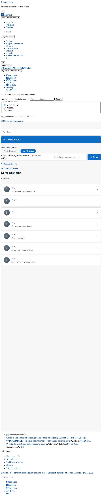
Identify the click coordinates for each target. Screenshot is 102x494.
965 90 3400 (85, 441)
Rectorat (9, 41)
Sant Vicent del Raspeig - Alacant (46, 438)
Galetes (9, 465)
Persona (10, 108)
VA (10, 18)
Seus (8, 58)
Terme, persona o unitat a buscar (14, 99)
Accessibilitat (12, 459)
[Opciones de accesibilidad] (3, 11)
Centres (9, 46)
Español (9, 22)
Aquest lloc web (13, 105)
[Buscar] (3, 62)
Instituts (9, 51)
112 (22, 447)
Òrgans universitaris (14, 43)
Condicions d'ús (13, 456)
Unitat (9, 110)
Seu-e (8, 32)
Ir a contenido (7, 2)
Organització (7, 37)
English (9, 27)
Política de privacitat (14, 462)
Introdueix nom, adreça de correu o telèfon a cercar (21, 157)
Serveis (9, 53)
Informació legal (13, 468)
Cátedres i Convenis (14, 55)
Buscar (59, 99)
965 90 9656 (72, 444)
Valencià (10, 25)
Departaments (12, 48)
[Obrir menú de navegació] (22, 121)
